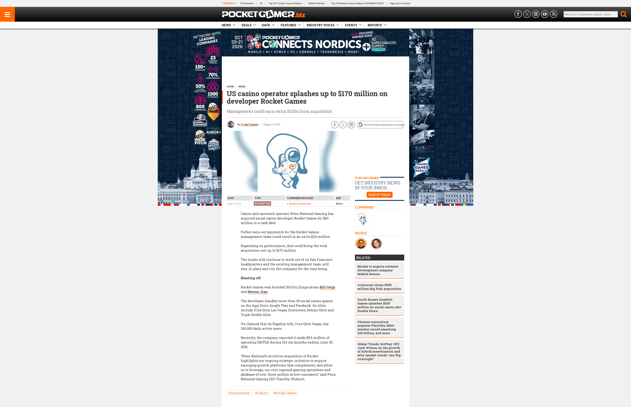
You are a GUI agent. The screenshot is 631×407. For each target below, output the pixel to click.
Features (288, 25)
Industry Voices (321, 25)
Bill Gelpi (327, 287)
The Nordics (247, 3)
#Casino (261, 393)
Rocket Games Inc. (300, 203)
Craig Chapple (249, 124)
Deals (246, 25)
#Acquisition (239, 393)
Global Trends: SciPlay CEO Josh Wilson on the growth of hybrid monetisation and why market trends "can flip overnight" (379, 351)
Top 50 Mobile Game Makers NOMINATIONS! (357, 3)
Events (351, 25)
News (226, 25)
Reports (375, 25)
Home (230, 86)
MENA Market (316, 3)
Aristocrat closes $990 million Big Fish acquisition (379, 287)
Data (266, 25)
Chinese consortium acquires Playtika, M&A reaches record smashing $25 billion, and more (376, 327)
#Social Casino (285, 393)
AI (261, 3)
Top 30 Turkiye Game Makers (285, 3)
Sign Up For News (400, 3)
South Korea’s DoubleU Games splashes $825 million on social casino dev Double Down (379, 305)
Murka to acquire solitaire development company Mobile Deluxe (377, 270)
